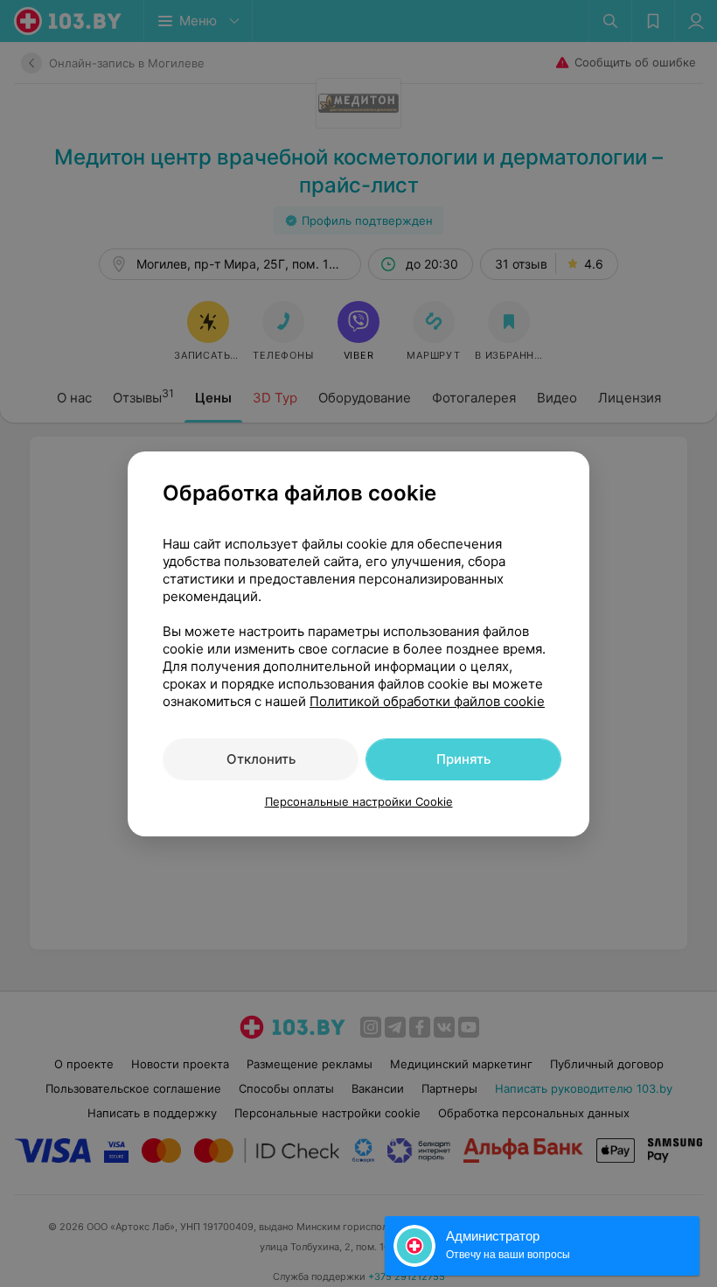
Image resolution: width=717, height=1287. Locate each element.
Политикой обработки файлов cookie (427, 701)
